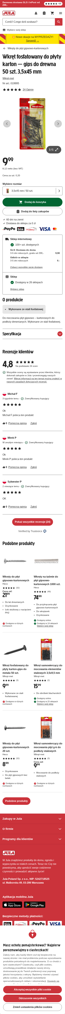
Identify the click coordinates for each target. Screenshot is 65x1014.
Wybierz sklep (17, 289)
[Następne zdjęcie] (58, 123)
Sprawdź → (32, 40)
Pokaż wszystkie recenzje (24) (32, 522)
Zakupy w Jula (12, 818)
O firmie (8, 828)
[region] (32, 969)
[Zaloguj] (36, 13)
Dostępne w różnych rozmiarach (13, 624)
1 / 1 (51, 149)
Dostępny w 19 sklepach (47, 624)
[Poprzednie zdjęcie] (7, 123)
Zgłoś (33, 423)
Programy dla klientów (18, 839)
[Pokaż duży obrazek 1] (32, 123)
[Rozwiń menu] (60, 13)
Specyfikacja (12, 333)
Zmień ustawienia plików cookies (32, 1007)
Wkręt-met (8, 78)
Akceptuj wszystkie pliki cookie (32, 989)
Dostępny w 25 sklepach (47, 702)
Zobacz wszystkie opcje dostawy (26, 267)
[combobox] (32, 22)
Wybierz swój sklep (16, 30)
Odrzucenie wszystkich (32, 998)
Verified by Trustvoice (30, 531)
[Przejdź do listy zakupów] (44, 13)
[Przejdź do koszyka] (52, 13)
